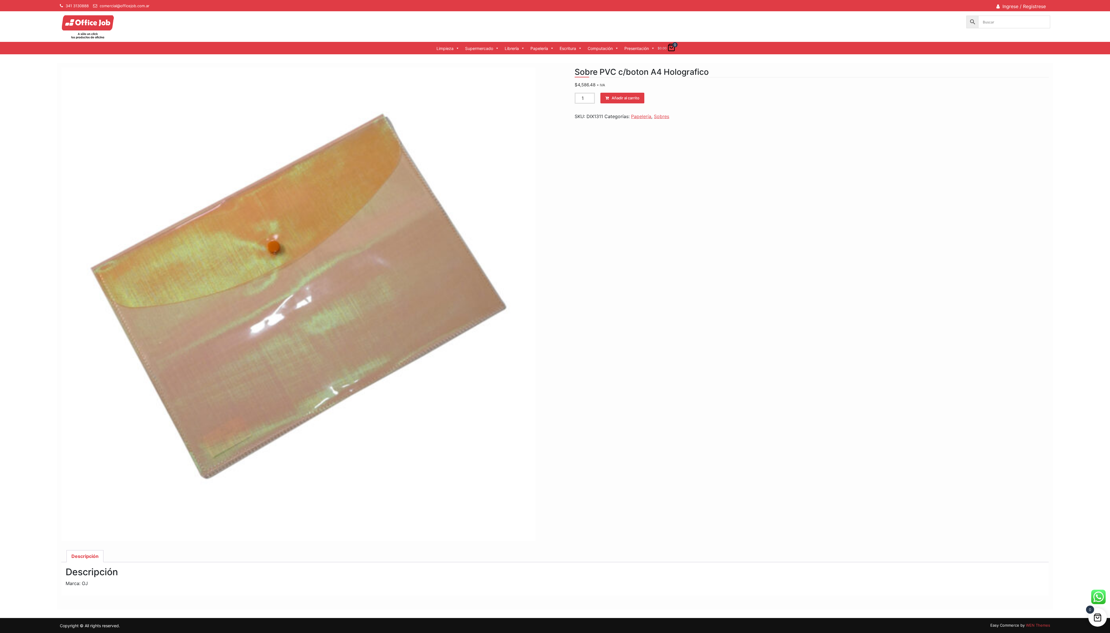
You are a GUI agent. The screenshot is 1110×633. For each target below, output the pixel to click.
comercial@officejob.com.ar (124, 5)
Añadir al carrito (625, 98)
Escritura (568, 48)
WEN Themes (1038, 625)
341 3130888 (77, 5)
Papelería (539, 48)
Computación (600, 48)
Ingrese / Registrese (1024, 6)
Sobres (661, 116)
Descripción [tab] (85, 556)
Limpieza (445, 48)
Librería (512, 48)
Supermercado (479, 48)
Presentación (636, 48)
